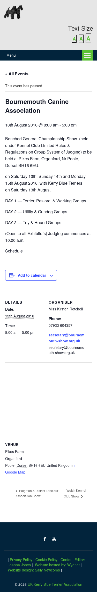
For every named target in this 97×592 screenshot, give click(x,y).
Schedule (14, 251)
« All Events (16, 74)
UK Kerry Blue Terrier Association (55, 584)
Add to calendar (32, 275)
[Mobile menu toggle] (87, 55)
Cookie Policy (46, 559)
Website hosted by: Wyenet (57, 564)
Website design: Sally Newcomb (34, 570)
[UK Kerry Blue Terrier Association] (48, 11)
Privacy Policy (21, 559)
